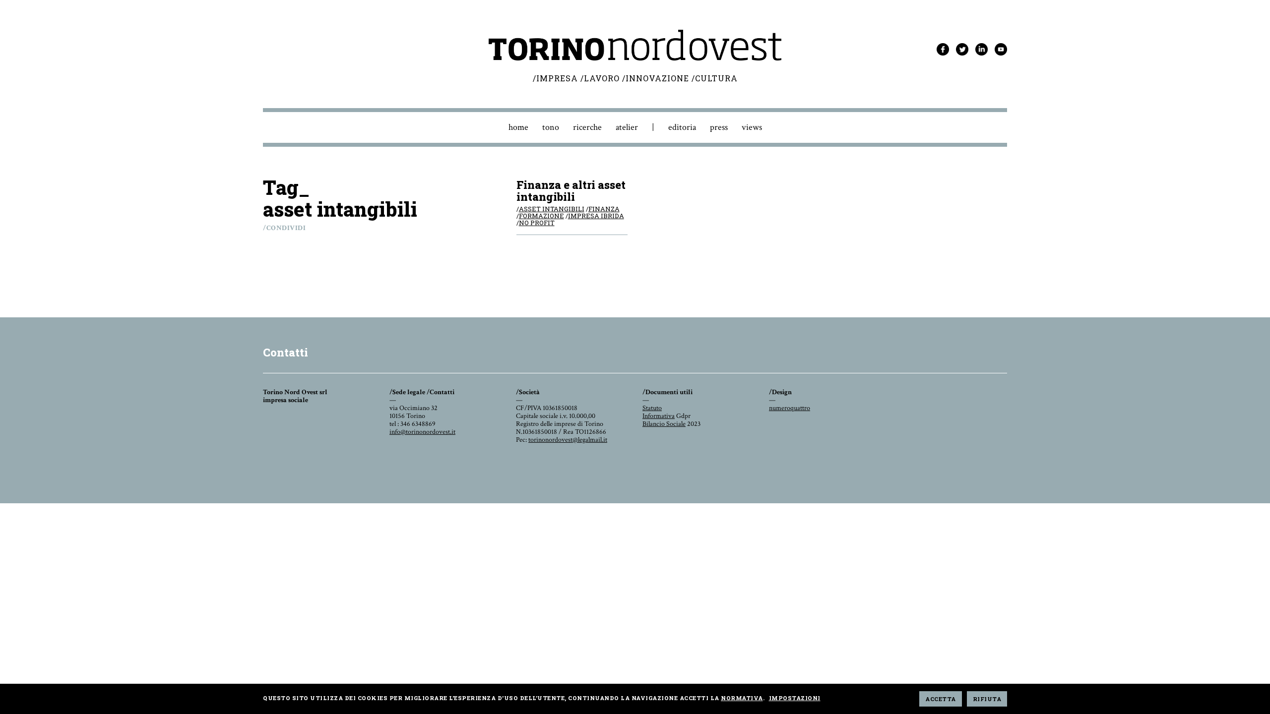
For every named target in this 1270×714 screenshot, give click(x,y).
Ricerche (587, 127)
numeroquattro (789, 408)
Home (518, 127)
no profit (537, 222)
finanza (604, 208)
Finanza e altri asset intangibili (571, 191)
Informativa (658, 416)
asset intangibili (551, 208)
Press (719, 127)
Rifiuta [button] (987, 699)
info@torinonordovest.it (422, 431)
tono (550, 127)
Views (752, 127)
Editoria (682, 127)
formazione (541, 215)
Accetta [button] (940, 699)
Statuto (652, 408)
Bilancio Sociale (664, 423)
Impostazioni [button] (795, 698)
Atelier (627, 127)
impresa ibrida (596, 215)
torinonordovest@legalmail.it (567, 439)
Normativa (742, 698)
